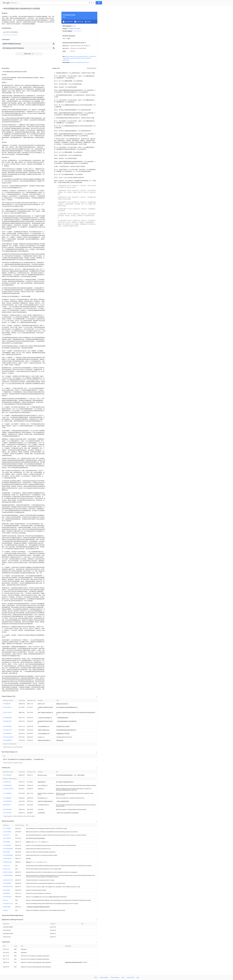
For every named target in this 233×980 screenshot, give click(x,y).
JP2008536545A (7, 862)
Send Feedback (104, 977)
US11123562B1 (7, 828)
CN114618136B (7, 812)
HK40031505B (6, 906)
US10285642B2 (7, 785)
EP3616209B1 (6, 890)
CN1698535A (6, 703)
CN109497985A (7, 801)
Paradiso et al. (6, 869)
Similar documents (75, 58)
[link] (10, 32)
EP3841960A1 (6, 805)
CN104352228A (7, 726)
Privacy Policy (130, 977)
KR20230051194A (7, 886)
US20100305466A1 (8, 855)
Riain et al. (5, 900)
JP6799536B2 (6, 842)
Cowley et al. (6, 835)
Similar (89, 21)
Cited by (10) (93, 56)
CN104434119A (7, 730)
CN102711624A (7, 712)
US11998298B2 (7, 798)
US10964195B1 (7, 809)
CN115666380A (7, 775)
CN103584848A (7, 717)
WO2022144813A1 (8, 872)
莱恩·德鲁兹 (77, 28)
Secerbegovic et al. (8, 903)
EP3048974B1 (6, 893)
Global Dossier (80, 62)
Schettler (5, 910)
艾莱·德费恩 (71, 28)
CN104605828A (7, 740)
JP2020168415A (7, 858)
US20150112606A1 (8, 737)
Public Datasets (115, 977)
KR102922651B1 (7, 896)
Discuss (87, 62)
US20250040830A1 (8, 875)
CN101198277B (7, 838)
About (95, 977)
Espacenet (73, 62)
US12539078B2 (7, 883)
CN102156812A (7, 707)
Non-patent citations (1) (82, 56)
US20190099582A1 (8, 848)
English (74, 26)
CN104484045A (7, 733)
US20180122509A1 (8, 788)
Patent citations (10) (70, 56)
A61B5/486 (8, 32)
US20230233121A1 (8, 880)
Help (137, 977)
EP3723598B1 (6, 852)
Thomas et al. (6, 865)
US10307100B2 (7, 831)
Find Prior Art (79, 21)
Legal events (66, 58)
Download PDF (69, 21)
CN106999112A (7, 782)
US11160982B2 (7, 793)
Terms (123, 977)
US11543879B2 (7, 845)
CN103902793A (7, 721)
